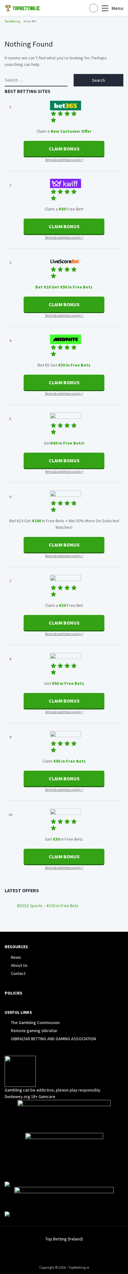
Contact (18, 973)
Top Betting (12, 21)
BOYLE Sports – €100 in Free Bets (48, 905)
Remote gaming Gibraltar (34, 1030)
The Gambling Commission (35, 1022)
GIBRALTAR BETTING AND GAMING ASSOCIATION (53, 1038)
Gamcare (47, 1096)
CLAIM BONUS (64, 148)
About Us (19, 965)
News (16, 957)
